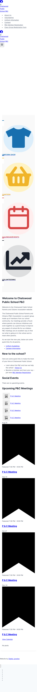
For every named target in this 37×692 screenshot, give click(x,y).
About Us (7, 15)
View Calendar (7, 639)
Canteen (7, 22)
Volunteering (9, 18)
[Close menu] (0, 666)
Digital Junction (14, 659)
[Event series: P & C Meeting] (24, 467)
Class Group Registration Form (15, 27)
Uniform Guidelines (13, 346)
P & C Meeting (15, 396)
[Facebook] (1, 2)
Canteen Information (13, 348)
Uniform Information (11, 20)
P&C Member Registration (13, 25)
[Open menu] (2, 45)
